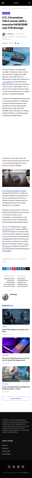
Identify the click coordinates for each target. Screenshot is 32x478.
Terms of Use (6, 451)
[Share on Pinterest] (15, 43)
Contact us (5, 448)
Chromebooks (7, 82)
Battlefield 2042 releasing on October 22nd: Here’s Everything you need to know (9, 282)
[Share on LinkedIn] (18, 43)
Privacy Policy (6, 454)
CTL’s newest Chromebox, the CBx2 (14, 191)
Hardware (6, 13)
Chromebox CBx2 (8, 259)
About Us (5, 445)
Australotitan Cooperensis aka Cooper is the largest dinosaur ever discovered (22, 282)
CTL (16, 259)
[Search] (29, 3)
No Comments (22, 36)
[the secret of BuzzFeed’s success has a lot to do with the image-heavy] (16, 345)
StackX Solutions (24, 472)
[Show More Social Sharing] (21, 43)
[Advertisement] (16, 137)
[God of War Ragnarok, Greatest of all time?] (16, 316)
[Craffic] (16, 2)
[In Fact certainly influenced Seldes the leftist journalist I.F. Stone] (16, 374)
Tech (4, 261)
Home (3, 8)
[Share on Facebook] (9, 43)
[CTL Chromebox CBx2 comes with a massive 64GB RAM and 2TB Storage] (16, 56)
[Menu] (3, 3)
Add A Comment (16, 398)
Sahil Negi (10, 34)
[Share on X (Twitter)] (12, 43)
